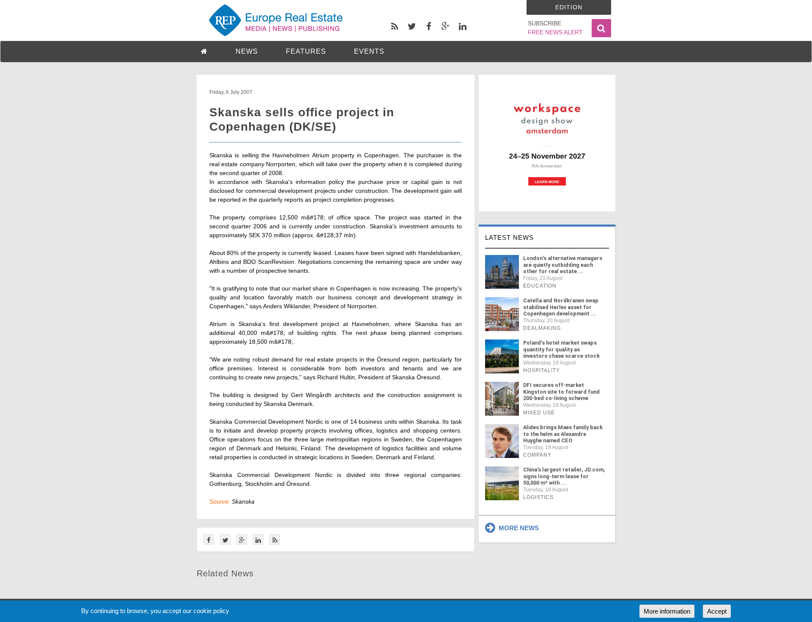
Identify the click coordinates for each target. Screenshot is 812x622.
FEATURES (306, 51)
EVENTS (369, 51)
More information (667, 611)
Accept (717, 611)
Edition (568, 7)
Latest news (509, 237)
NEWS (247, 51)
